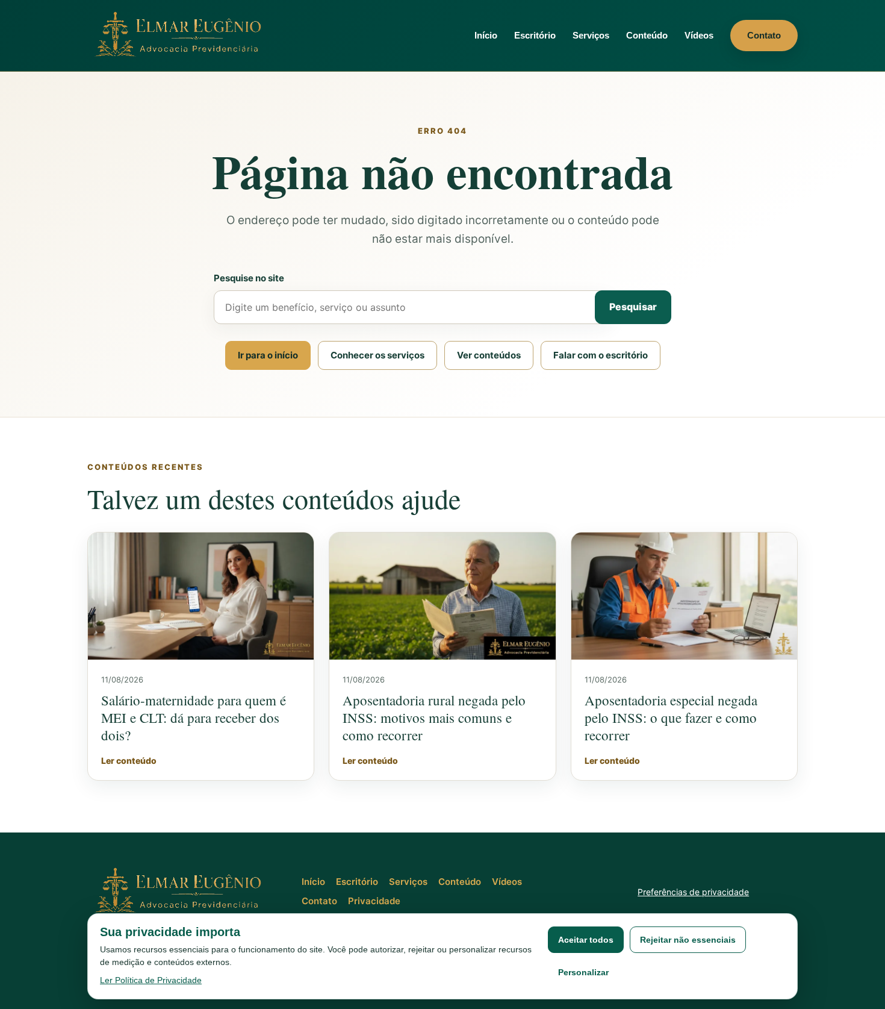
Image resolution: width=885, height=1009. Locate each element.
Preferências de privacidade (693, 892)
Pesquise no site (249, 278)
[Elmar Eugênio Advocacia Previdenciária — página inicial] (180, 35)
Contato (764, 35)
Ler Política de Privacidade (151, 980)
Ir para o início (268, 355)
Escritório (535, 35)
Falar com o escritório (600, 355)
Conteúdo (647, 35)
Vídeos (699, 35)
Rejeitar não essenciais (688, 940)
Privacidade (374, 901)
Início (485, 35)
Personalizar (583, 972)
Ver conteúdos (489, 355)
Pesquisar (633, 307)
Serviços (591, 35)
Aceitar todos (585, 940)
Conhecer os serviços (377, 355)
